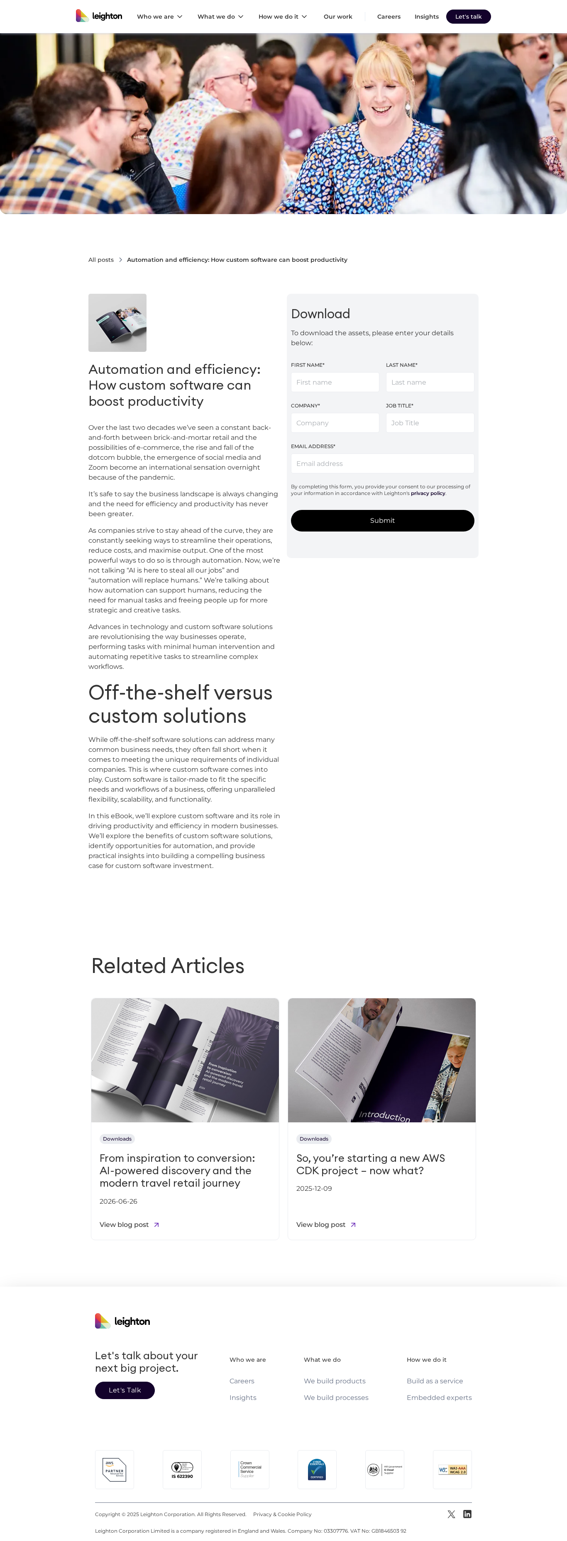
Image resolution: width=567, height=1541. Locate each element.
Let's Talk (125, 1390)
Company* (305, 405)
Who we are (248, 1359)
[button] (162, 16)
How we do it (427, 1359)
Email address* (313, 446)
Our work (338, 16)
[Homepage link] (149, 1315)
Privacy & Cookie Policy (282, 1514)
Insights (427, 16)
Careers (389, 16)
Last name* (402, 365)
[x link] (452, 1514)
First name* (308, 365)
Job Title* (399, 405)
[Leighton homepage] (99, 16)
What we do (322, 1359)
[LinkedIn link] (467, 1514)
